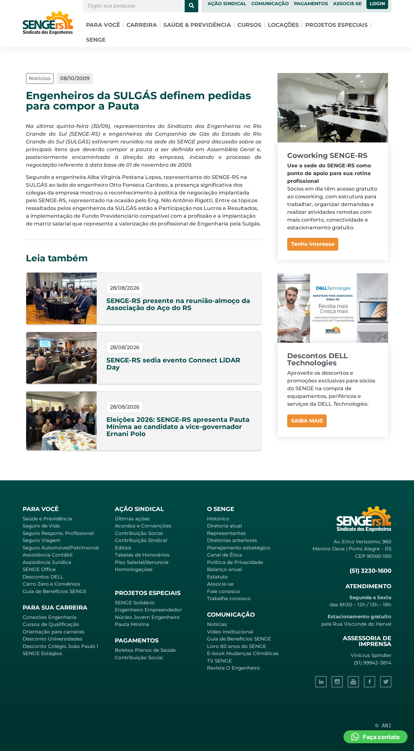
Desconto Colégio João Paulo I (60, 646)
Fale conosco (223, 591)
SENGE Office (39, 569)
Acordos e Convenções (143, 526)
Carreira (141, 25)
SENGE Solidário (135, 603)
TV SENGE (219, 661)
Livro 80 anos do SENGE (236, 646)
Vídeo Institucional (230, 632)
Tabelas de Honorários (142, 555)
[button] (375, 736)
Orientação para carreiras (53, 632)
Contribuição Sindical (141, 540)
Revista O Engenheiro (233, 668)
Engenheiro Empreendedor (148, 610)
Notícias (217, 624)
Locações (283, 25)
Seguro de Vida (41, 526)
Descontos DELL (43, 577)
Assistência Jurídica (47, 562)
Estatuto (217, 577)
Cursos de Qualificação (51, 624)
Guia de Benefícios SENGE (55, 591)
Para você (103, 25)
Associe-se (220, 584)
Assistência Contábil (47, 555)
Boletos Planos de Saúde (145, 650)
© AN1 (383, 725)
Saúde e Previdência (47, 519)
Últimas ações (132, 519)
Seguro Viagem (41, 540)
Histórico (218, 519)
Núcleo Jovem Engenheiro (147, 617)
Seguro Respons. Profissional (58, 533)
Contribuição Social (139, 533)
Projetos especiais (336, 25)
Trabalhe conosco (229, 598)
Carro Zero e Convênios (51, 584)
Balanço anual (224, 569)
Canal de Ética (224, 555)
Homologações (134, 569)
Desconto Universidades (52, 639)
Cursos (249, 25)
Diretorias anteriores (232, 540)
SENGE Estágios (42, 653)
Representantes (226, 533)
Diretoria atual (224, 526)
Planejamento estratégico (238, 548)
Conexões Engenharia (49, 617)
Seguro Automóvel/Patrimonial (61, 548)
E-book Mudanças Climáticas (243, 653)
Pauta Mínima (132, 624)
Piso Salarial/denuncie (142, 562)
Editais (123, 548)
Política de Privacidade (235, 562)
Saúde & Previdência (197, 25)
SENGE (95, 40)
